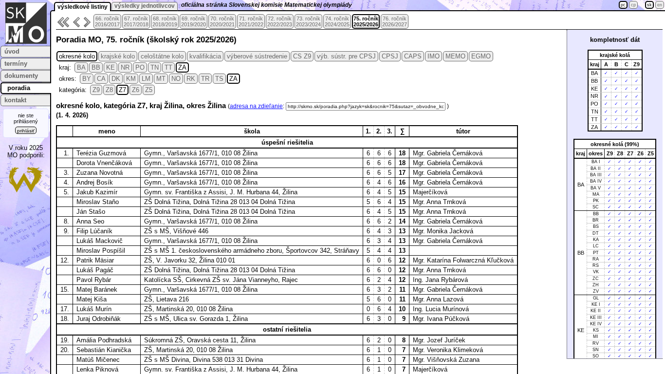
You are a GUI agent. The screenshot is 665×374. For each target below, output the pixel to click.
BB (96, 67)
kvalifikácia (205, 56)
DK (115, 78)
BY (86, 78)
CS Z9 (302, 56)
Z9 (96, 90)
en (659, 4)
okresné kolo (77, 56)
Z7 (122, 90)
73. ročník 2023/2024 (308, 21)
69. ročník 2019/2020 (193, 21)
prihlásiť (26, 130)
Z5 (148, 90)
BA (81, 67)
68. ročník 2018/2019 (164, 21)
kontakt (15, 100)
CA (101, 78)
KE (110, 67)
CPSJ (390, 56)
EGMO (481, 56)
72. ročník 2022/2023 (279, 21)
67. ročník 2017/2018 (136, 21)
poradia (18, 88)
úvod (11, 51)
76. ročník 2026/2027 (394, 21)
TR (205, 78)
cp (633, 4)
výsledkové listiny (82, 6)
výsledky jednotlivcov (144, 5)
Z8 (109, 90)
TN (154, 67)
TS (219, 78)
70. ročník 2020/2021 (222, 21)
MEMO (455, 56)
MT (161, 78)
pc (623, 4)
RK (190, 78)
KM (131, 78)
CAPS (413, 56)
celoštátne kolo (162, 56)
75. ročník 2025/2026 (365, 21)
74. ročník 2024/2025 (337, 21)
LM (146, 78)
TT (168, 67)
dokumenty (21, 75)
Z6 (135, 90)
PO (140, 67)
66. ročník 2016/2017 (107, 21)
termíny (15, 63)
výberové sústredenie (257, 56)
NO (176, 78)
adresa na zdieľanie (256, 106)
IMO (433, 56)
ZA (182, 67)
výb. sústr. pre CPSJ (346, 56)
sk (649, 4)
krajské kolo (118, 56)
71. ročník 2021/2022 (251, 21)
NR (125, 67)
